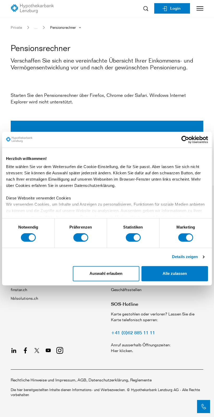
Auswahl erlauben (106, 273)
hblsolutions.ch (24, 298)
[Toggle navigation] (198, 8)
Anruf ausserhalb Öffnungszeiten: (141, 344)
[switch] (80, 237)
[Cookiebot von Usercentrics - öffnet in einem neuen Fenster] (185, 139)
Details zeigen (185, 257)
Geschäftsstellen (126, 289)
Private (16, 27)
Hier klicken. (122, 350)
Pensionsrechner (63, 27)
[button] (203, 406)
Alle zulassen (175, 273)
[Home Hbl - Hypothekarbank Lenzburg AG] (34, 8)
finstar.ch (19, 289)
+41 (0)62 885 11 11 (133, 332)
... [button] (36, 27)
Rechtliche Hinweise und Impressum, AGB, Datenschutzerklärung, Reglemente (81, 379)
